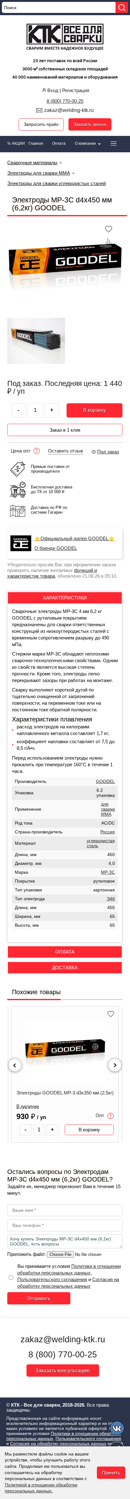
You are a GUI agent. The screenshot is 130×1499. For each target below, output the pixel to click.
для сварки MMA (108, 809)
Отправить (38, 1298)
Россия (107, 832)
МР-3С (108, 872)
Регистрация (75, 90)
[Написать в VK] (117, 1429)
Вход (52, 90)
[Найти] (121, 7)
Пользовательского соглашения (52, 1279)
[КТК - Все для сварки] (65, 38)
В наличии (27, 1106)
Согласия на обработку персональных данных (58, 1443)
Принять (111, 1472)
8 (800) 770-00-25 (65, 101)
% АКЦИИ (16, 143)
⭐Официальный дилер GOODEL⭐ (74, 538)
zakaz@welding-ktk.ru (69, 110)
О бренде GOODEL (55, 548)
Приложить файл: (27, 1254)
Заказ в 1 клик (65, 430)
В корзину (94, 410)
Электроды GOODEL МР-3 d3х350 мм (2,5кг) (65, 1092)
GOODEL (105, 781)
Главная (35, 143)
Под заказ (108, 451)
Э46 (111, 898)
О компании (86, 143)
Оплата (59, 143)
